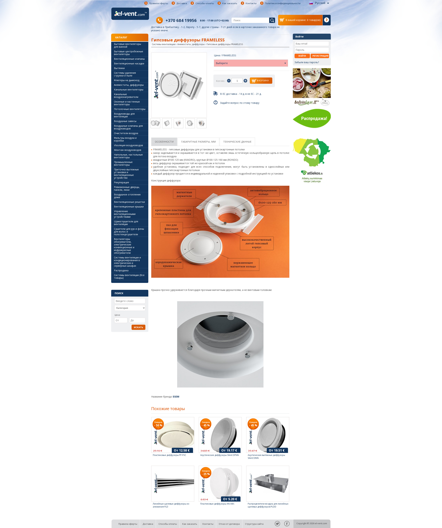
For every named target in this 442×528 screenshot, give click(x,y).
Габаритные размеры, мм (198, 141)
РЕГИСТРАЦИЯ (320, 55)
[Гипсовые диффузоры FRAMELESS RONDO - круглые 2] (201, 123)
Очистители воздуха (126, 133)
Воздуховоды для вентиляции (124, 115)
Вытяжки (119, 68)
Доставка (181, 3)
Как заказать (229, 3)
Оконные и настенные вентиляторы (127, 103)
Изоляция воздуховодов (128, 145)
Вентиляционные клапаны (129, 58)
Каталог (121, 37)
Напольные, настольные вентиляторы (128, 156)
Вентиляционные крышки (129, 206)
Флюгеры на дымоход (126, 80)
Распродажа (121, 270)
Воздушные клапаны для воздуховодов (128, 127)
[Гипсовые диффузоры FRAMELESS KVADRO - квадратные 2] (178, 123)
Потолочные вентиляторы (129, 109)
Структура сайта (254, 523)
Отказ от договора (229, 523)
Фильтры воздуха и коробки (125, 139)
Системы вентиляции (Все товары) (129, 276)
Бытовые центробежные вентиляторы (128, 53)
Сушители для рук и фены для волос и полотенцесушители (129, 231)
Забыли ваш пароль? (307, 62)
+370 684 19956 (181, 20)
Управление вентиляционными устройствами (125, 214)
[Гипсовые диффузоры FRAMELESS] (179, 85)
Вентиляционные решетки (129, 202)
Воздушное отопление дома (127, 196)
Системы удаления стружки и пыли (125, 74)
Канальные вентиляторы (128, 89)
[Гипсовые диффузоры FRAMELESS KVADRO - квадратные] (167, 123)
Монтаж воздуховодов (127, 150)
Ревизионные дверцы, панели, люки (127, 188)
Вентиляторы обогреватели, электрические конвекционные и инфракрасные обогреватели (124, 245)
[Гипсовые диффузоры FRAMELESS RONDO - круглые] (190, 123)
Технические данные (237, 141)
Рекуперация (121, 182)
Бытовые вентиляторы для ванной (127, 45)
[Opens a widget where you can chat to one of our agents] (429, 522)
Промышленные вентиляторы (123, 163)
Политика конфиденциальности (282, 3)
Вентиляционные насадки (129, 63)
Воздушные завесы (125, 121)
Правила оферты (158, 3)
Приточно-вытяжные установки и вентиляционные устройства (126, 173)
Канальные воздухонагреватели (126, 96)
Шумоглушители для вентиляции (126, 223)
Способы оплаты (204, 3)
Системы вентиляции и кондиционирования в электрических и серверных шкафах (127, 261)
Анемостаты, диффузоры (129, 84)
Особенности (164, 141)
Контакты (251, 3)
